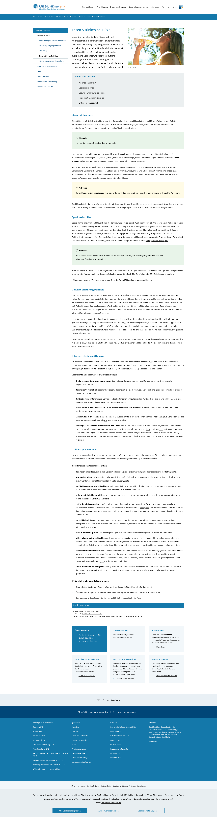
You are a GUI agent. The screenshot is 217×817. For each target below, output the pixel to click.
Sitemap (125, 786)
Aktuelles (75, 727)
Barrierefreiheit (93, 786)
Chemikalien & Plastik (45, 87)
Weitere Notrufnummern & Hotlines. (47, 769)
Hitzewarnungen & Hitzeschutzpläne (52, 40)
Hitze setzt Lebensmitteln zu (91, 97)
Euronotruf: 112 (39, 740)
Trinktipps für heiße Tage (130, 598)
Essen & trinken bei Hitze (48, 56)
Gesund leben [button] (88, 7)
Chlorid (167, 230)
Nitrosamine (162, 486)
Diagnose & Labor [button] (118, 7)
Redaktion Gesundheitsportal (92, 614)
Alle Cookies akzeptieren (70, 810)
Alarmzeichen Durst (87, 82)
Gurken (93, 306)
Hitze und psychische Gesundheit (51, 61)
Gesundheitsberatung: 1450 (43, 744)
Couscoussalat (118, 329)
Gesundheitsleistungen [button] (138, 7)
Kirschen (85, 306)
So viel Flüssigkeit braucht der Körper (135, 280)
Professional (115, 753)
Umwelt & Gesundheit (59, 17)
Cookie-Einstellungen (136, 798)
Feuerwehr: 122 (39, 736)
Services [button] (155, 7)
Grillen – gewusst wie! (88, 102)
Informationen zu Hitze (150, 592)
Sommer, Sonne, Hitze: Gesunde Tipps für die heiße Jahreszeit (125, 587)
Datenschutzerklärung (111, 802)
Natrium (159, 230)
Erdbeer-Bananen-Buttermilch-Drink (151, 309)
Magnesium (89, 233)
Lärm (39, 71)
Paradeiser (101, 306)
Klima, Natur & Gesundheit (47, 66)
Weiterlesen (153, 741)
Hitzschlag (42, 51)
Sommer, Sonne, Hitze (87, 676)
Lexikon (75, 731)
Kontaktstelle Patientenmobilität (123, 727)
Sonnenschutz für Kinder (88, 641)
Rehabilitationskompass (119, 736)
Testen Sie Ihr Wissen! (125, 678)
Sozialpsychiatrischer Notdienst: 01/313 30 (49, 764)
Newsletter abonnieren (127, 712)
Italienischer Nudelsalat (143, 329)
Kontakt (116, 786)
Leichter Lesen (115, 758)
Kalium (175, 230)
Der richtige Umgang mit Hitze (50, 46)
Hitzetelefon (160, 647)
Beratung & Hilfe (116, 740)
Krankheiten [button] (102, 7)
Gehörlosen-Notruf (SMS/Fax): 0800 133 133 (49, 760)
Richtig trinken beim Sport (157, 240)
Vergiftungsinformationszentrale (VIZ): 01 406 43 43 (50, 754)
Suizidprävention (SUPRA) (81, 762)
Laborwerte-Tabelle (79, 740)
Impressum (80, 786)
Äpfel (78, 306)
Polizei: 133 (37, 731)
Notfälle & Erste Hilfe (80, 736)
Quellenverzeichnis (81, 605)
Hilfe (71, 786)
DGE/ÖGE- (80, 154)
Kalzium (75, 233)
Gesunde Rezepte (78, 753)
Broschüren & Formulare (119, 749)
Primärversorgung (79, 749)
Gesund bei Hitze (76, 17)
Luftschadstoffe (43, 76)
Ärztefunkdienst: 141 (41, 749)
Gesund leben (43, 17)
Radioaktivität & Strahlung (47, 81)
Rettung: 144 (38, 727)
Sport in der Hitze (86, 87)
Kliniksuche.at (115, 731)
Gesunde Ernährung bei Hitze (92, 92)
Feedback (115, 700)
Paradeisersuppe (156, 326)
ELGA (74, 744)
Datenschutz (106, 786)
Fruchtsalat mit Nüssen (82, 309)
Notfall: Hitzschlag (86, 638)
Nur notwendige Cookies (108, 810)
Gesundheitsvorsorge (80, 758)
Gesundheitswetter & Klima (166, 676)
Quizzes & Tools (116, 744)
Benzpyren (144, 507)
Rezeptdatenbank (88, 346)
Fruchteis (111, 309)
